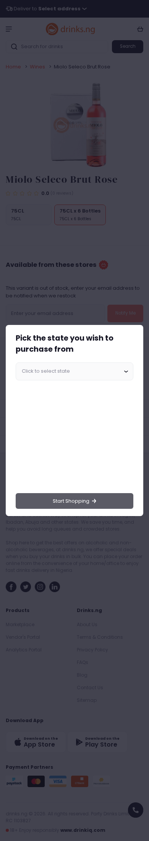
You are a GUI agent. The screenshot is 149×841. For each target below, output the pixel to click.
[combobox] (74, 371)
